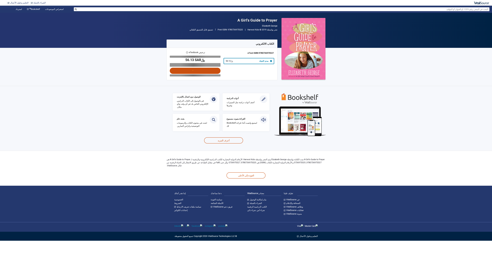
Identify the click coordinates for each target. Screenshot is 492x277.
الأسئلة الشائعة (217, 203)
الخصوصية (178, 199)
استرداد (19, 9)
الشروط (177, 203)
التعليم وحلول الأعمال (19, 3)
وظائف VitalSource (294, 207)
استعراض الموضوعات (54, 9)
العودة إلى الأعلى (246, 175)
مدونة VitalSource (294, 214)
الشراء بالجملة (39, 3)
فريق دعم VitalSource (222, 207)
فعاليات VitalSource (295, 210)
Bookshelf (34, 9)
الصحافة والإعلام (293, 203)
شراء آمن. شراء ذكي (256, 210)
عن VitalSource (293, 199)
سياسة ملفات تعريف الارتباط (188, 207)
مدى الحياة (247, 61)
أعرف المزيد (224, 140)
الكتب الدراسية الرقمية (257, 207)
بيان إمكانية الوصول (257, 199)
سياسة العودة (216, 199)
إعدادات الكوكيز (181, 210)
